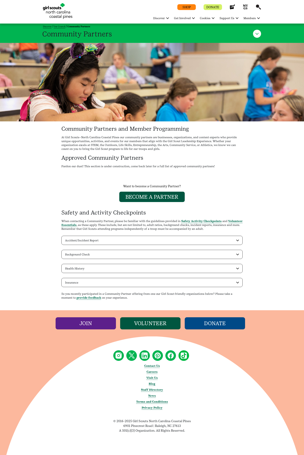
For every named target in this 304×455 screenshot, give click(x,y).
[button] (232, 8)
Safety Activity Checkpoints (201, 221)
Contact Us (152, 366)
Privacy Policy (152, 407)
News (152, 395)
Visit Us (152, 377)
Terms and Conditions (152, 401)
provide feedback (89, 297)
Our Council (59, 26)
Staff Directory (152, 389)
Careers (152, 371)
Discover (47, 26)
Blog (152, 383)
